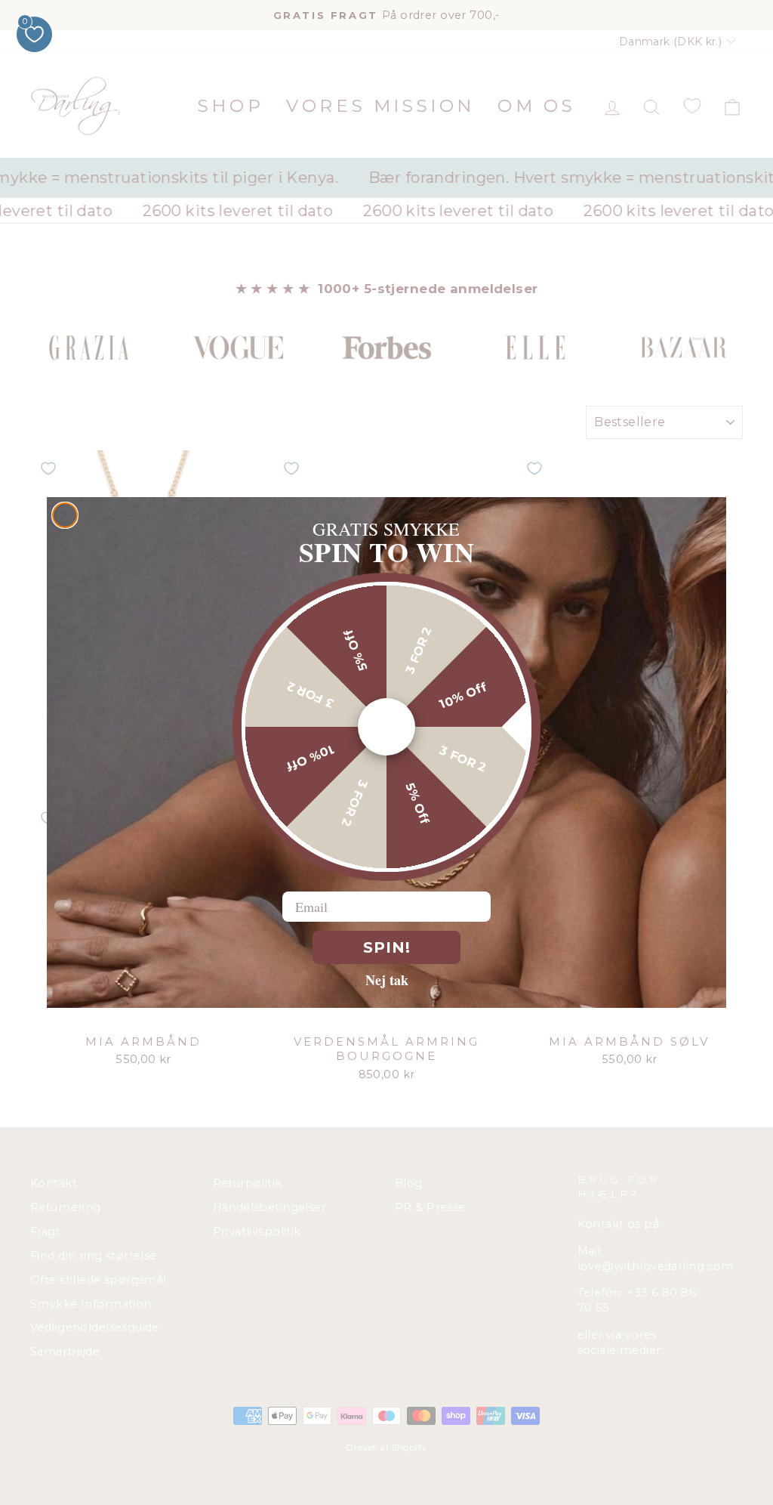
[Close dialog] (65, 515)
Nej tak (386, 979)
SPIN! (387, 947)
